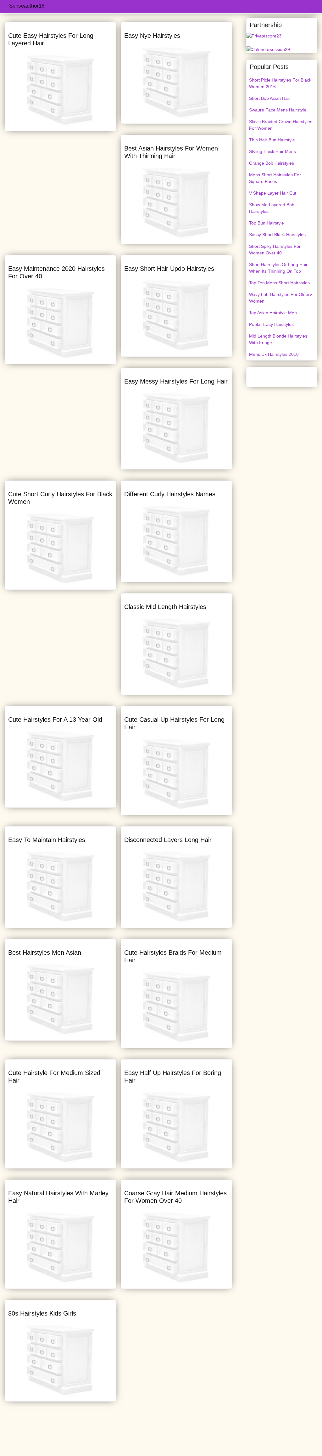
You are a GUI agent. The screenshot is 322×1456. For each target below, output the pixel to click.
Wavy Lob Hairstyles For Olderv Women (280, 298)
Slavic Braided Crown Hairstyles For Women (280, 125)
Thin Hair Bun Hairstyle (272, 139)
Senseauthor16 (26, 6)
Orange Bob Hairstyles (271, 163)
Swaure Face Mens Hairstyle (277, 109)
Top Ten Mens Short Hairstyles (279, 282)
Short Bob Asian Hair (269, 98)
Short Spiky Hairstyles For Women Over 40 (275, 249)
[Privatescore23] (264, 35)
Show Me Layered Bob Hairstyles (271, 208)
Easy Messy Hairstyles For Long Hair (176, 381)
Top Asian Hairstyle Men (273, 312)
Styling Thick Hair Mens (272, 151)
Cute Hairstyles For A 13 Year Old (55, 719)
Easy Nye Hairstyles (152, 35)
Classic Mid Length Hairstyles (165, 606)
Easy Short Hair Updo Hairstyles (169, 268)
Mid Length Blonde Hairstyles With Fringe (278, 339)
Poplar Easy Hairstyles (271, 324)
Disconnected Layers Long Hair (168, 839)
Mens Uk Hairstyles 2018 (274, 354)
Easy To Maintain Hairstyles (46, 839)
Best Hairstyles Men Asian (44, 952)
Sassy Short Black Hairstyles (277, 234)
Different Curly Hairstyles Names (169, 494)
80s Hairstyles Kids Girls (42, 1313)
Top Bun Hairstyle (266, 222)
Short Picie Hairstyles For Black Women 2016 (280, 83)
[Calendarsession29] (268, 49)
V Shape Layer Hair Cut (272, 193)
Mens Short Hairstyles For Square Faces (275, 178)
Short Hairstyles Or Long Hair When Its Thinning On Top (278, 268)
